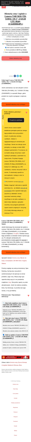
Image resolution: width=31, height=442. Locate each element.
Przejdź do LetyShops (16, 120)
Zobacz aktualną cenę (15, 58)
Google (15, 426)
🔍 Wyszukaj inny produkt (19, 6)
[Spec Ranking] (4, 6)
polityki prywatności (5, 4)
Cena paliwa (15, 393)
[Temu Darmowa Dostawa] (15, 357)
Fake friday (15, 389)
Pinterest (15, 412)
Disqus (15, 435)
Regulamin (15, 407)
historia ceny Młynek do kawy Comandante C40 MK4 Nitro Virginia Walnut (14, 260)
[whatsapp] (20, 76)
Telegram (15, 416)
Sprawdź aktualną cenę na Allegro (15, 104)
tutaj (9, 282)
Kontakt (15, 398)
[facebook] (15, 76)
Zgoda (27, 3)
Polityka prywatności (15, 402)
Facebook (15, 421)
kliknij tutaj (20, 181)
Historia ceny (15, 384)
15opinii (16, 233)
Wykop (15, 430)
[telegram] (18, 76)
